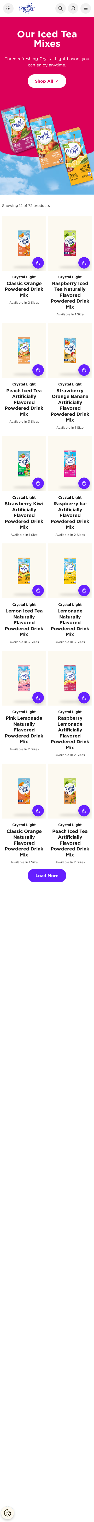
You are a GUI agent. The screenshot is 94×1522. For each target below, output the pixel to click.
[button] (8, 8)
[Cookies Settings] (7, 1512)
